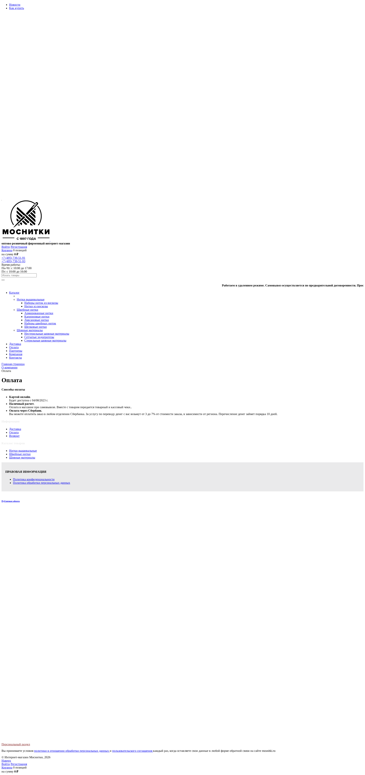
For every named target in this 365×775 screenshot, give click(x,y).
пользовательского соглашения (132, 750)
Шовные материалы (22, 457)
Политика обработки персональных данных (41, 482)
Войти (6, 246)
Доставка (15, 429)
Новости (14, 4)
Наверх (6, 760)
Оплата (14, 432)
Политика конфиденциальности (34, 479)
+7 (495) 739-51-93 (13, 261)
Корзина (7, 250)
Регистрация (19, 246)
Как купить (16, 8)
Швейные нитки (20, 454)
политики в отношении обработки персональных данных (72, 750)
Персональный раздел (16, 744)
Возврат (14, 435)
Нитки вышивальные (23, 450)
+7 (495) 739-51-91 (13, 257)
